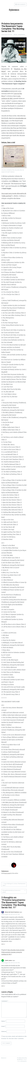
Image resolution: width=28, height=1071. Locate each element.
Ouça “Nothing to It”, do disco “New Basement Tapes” (13, 884)
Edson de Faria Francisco (12, 912)
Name (3, 1021)
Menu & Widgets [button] (21, 4)
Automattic (24, 1061)
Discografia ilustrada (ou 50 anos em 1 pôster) (11, 891)
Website (3, 1031)
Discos (15, 34)
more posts (7, 873)
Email (3, 1026)
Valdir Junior (8, 960)
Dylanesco (14, 9)
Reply (3, 944)
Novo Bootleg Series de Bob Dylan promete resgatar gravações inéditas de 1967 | (12, 952)
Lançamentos (21, 34)
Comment (4, 1001)
